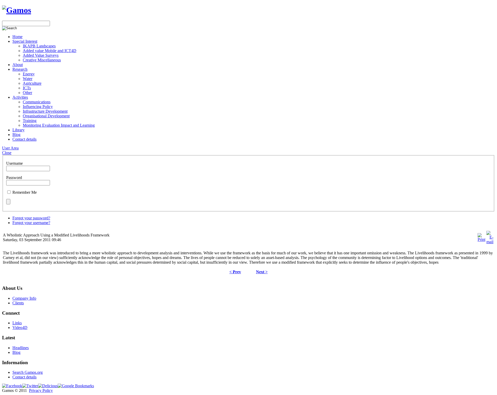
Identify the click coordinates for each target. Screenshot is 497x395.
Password (14, 177)
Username (14, 163)
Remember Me (24, 192)
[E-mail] (489, 242)
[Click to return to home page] (16, 10)
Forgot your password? (31, 218)
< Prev (235, 272)
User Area (10, 148)
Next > (262, 272)
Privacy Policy (41, 390)
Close (6, 152)
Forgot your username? (31, 222)
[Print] (481, 239)
